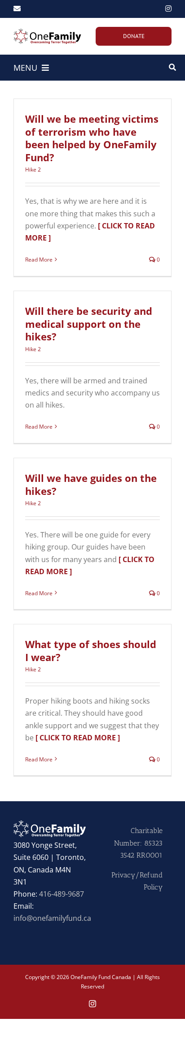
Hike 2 (33, 169)
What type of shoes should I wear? (90, 650)
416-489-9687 (61, 894)
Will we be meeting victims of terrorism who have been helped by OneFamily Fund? (92, 138)
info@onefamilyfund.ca (52, 918)
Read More (39, 259)
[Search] (172, 68)
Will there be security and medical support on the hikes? (88, 323)
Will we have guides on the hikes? (91, 484)
